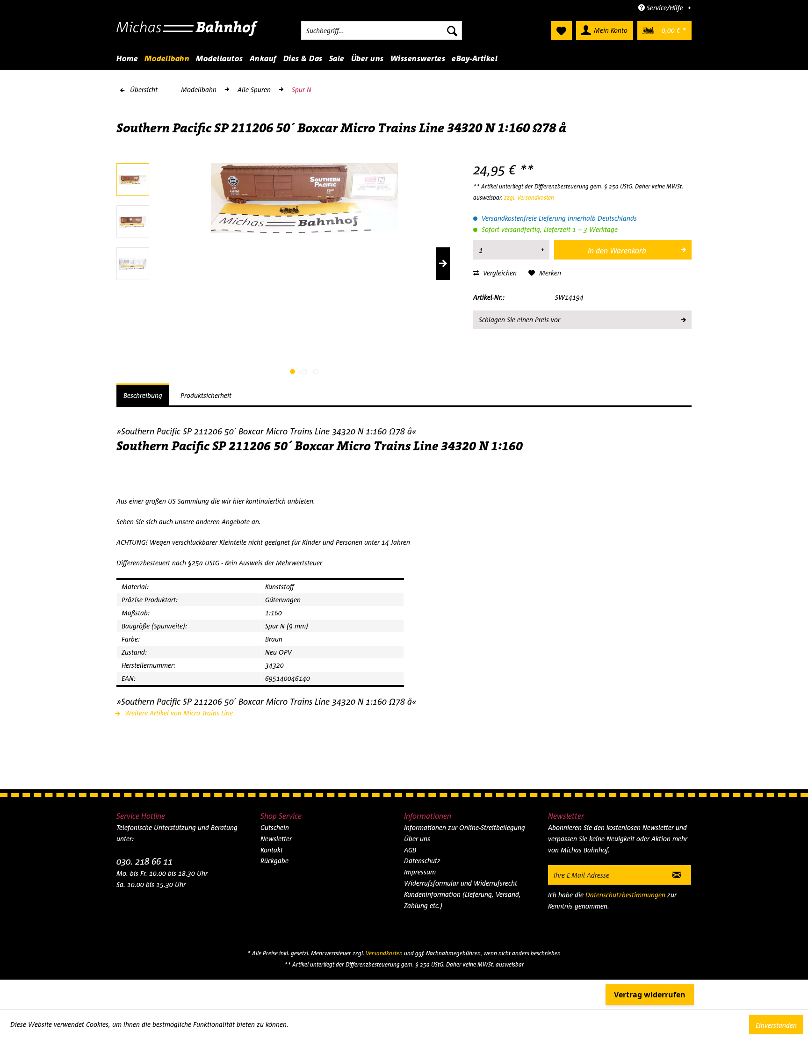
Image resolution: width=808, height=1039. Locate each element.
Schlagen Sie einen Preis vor (519, 320)
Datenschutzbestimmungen (625, 895)
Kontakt (271, 850)
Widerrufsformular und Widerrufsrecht (460, 883)
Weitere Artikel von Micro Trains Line (178, 713)
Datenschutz (422, 861)
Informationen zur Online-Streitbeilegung (464, 827)
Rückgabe (274, 861)
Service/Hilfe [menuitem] (665, 8)
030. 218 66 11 (144, 861)
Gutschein (274, 827)
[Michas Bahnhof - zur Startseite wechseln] (187, 32)
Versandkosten (384, 953)
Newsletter (276, 839)
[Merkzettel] (561, 30)
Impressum (420, 872)
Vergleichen (499, 273)
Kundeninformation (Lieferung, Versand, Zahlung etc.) (462, 899)
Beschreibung (142, 395)
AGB (410, 850)
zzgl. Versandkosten (529, 197)
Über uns (417, 839)
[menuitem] (381, 30)
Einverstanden (776, 1025)
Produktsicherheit (205, 395)
